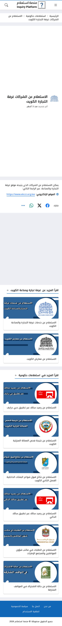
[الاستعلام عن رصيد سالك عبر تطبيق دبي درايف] (31, 397)
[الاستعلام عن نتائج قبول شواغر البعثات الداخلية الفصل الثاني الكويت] (31, 468)
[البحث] (6, 5)
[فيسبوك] (47, 205)
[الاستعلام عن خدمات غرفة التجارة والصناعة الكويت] (31, 313)
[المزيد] (23, 205)
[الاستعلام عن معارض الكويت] (31, 348)
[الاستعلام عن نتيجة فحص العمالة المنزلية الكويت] (31, 431)
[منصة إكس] (39, 205)
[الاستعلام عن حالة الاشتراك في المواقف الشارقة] (31, 577)
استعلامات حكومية (36, 16)
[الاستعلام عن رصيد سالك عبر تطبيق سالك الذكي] (31, 504)
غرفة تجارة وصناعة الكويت (26, 290)
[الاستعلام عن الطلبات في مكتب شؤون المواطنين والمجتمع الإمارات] (31, 540)
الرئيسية (54, 16)
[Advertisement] (31, 60)
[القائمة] (56, 5)
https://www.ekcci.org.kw (21, 194)
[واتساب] (31, 205)
